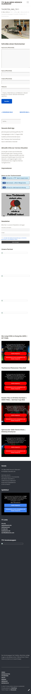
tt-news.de (4, 529)
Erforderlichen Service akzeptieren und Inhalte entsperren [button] (15, 358)
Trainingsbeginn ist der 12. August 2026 (12, 134)
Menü (28, 2)
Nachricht (7, 47)
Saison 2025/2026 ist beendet (9, 141)
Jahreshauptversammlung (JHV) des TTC (12, 132)
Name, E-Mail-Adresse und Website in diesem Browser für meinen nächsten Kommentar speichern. (14, 94)
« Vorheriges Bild (7, 112)
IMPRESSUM (4, 681)
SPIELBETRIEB (4, 675)
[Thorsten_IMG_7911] (15, 38)
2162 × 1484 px (14, 12)
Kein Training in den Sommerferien (10, 139)
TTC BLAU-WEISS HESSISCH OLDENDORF (11, 3)
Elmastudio (13, 690)
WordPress (14, 688)
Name (3, 71)
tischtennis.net (5, 531)
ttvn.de (3, 523)
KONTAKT (3, 679)
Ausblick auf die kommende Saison (10, 137)
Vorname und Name (6, 227)
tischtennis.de (5, 527)
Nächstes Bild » (25, 112)
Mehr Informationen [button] (15, 350)
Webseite (4, 87)
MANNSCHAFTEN (5, 674)
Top (28, 690)
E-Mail (3, 79)
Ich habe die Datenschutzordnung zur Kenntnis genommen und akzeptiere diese (13, 238)
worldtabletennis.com (7, 532)
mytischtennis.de (6, 525)
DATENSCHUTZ (5, 683)
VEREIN (3, 672)
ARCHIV (3, 677)
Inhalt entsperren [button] (15, 353)
